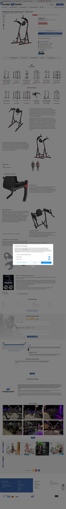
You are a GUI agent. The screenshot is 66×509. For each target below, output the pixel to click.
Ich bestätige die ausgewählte (22, 262)
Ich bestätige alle (46, 262)
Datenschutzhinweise (25, 249)
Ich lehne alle (35, 262)
